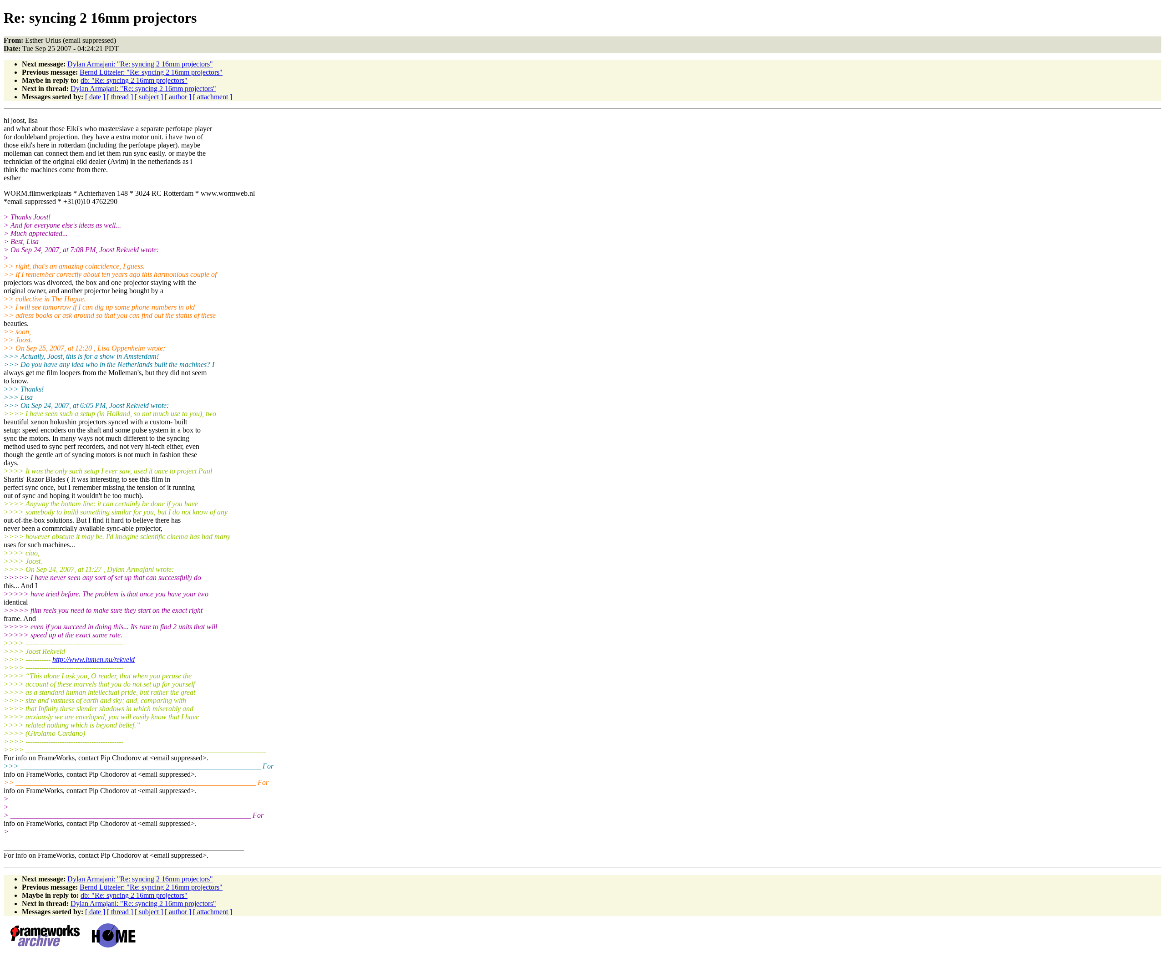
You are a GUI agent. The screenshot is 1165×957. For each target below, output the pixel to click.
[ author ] (178, 97)
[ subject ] (149, 97)
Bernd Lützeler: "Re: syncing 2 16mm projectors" (151, 72)
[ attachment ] (212, 97)
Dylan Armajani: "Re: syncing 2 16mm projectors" (140, 64)
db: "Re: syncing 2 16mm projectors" (134, 80)
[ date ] (95, 97)
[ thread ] (120, 97)
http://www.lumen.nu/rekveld (93, 659)
